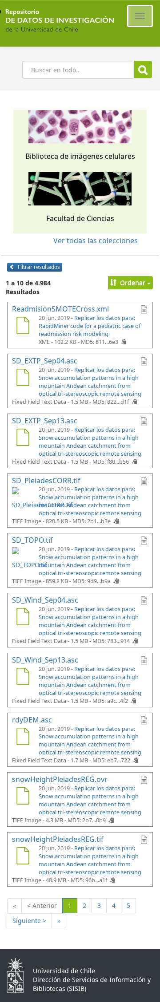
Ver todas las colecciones (95, 240)
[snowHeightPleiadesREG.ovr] (22, 797)
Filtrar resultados (38, 267)
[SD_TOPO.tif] (22, 557)
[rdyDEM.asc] (22, 737)
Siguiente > (29, 920)
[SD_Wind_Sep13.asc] (22, 677)
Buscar (143, 69)
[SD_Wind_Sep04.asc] (22, 617)
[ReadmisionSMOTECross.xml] (22, 326)
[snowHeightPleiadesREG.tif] (22, 857)
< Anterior (42, 905)
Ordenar (132, 282)
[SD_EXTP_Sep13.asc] (22, 438)
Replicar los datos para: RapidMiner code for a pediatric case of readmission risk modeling (89, 326)
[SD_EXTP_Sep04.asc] (22, 378)
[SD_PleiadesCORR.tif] (22, 498)
